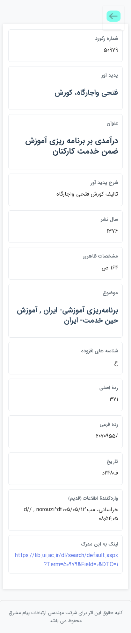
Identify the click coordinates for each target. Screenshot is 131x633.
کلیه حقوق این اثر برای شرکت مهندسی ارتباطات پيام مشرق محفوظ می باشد (66, 616)
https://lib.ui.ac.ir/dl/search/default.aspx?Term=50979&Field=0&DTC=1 (66, 560)
